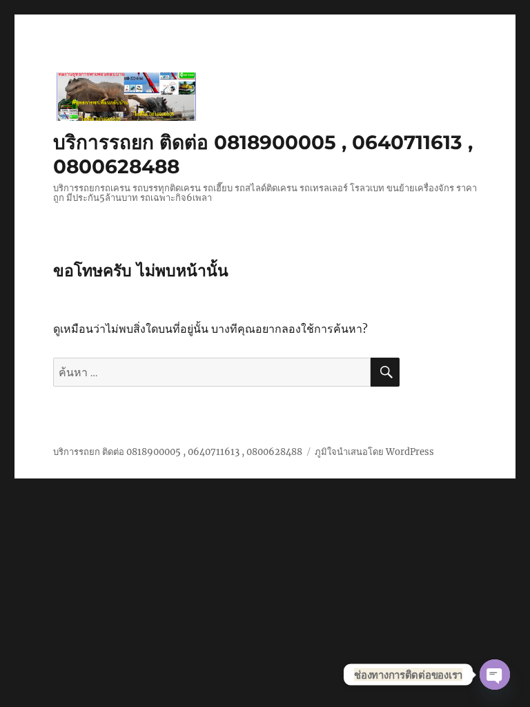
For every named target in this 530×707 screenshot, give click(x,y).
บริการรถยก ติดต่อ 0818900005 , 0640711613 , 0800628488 (177, 452)
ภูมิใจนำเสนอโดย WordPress (374, 452)
